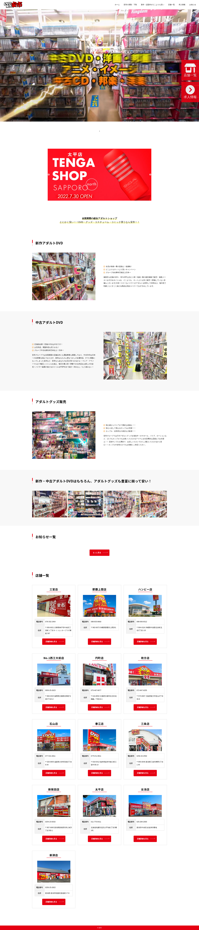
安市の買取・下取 (130, 5)
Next (150, 175)
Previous (49, 175)
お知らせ (192, 5)
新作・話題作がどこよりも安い (152, 5)
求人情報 (182, 5)
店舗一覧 (171, 5)
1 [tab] (99, 131)
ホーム (117, 5)
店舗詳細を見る (51, 641)
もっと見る (97, 552)
